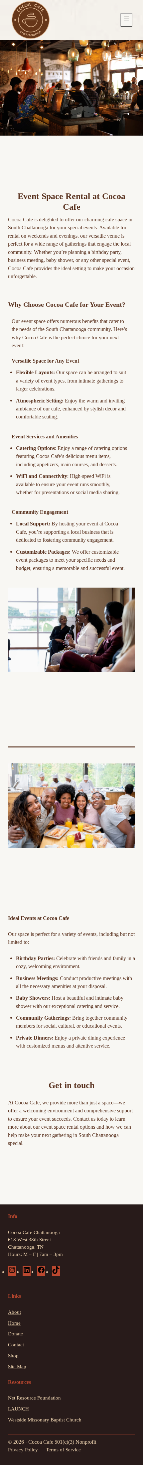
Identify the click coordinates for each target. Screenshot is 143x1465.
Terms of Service (63, 1449)
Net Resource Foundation (34, 1398)
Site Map (17, 1366)
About (14, 1312)
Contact (16, 1344)
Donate (15, 1333)
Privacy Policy (23, 1449)
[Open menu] (126, 20)
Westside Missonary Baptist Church (44, 1419)
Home (14, 1323)
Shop (13, 1355)
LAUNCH (18, 1408)
